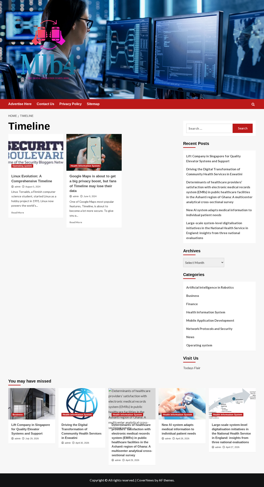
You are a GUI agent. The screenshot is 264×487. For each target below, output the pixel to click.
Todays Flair (191, 368)
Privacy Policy (70, 104)
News (190, 337)
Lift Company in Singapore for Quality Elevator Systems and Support (213, 158)
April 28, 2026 (182, 438)
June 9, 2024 (90, 196)
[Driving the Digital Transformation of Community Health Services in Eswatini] (81, 403)
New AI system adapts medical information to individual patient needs (219, 212)
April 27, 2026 (232, 447)
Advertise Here (20, 104)
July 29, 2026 (32, 438)
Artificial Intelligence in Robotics (210, 287)
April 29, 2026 (132, 460)
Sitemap (93, 104)
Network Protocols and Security (209, 329)
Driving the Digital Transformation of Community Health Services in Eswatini (214, 171)
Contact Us (45, 104)
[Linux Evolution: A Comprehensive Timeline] (35, 152)
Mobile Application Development (210, 320)
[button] (253, 104)
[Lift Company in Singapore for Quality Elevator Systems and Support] (31, 403)
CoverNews (145, 480)
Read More (17, 212)
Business (192, 295)
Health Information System (85, 166)
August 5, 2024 (32, 186)
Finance (192, 304)
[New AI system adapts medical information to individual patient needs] (182, 403)
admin (18, 186)
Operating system (22, 166)
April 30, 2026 (82, 443)
